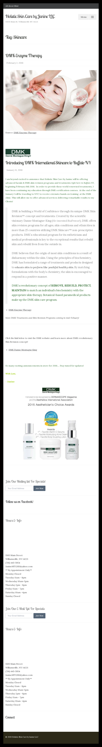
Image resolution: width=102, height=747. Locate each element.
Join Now (39, 488)
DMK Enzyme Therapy (23, 55)
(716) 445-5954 (12, 562)
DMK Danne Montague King (23, 349)
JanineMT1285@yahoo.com (19, 566)
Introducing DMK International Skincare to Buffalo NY (48, 162)
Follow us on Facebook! (19, 501)
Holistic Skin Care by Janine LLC (30, 16)
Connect (10, 717)
